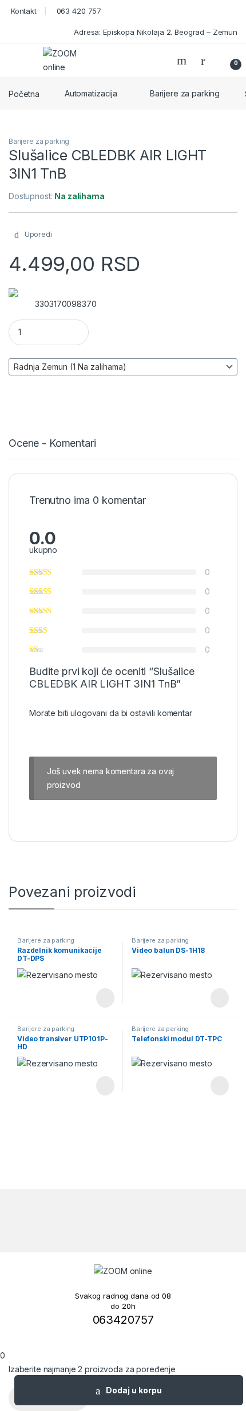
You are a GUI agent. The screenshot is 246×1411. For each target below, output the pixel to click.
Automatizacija (91, 93)
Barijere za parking (185, 93)
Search (183, 60)
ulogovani (88, 713)
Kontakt (23, 10)
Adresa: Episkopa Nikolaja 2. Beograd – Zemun (154, 32)
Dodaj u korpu (134, 1390)
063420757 (123, 1320)
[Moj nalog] (207, 60)
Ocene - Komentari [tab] (52, 443)
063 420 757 (77, 10)
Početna (24, 93)
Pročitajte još (97, 998)
